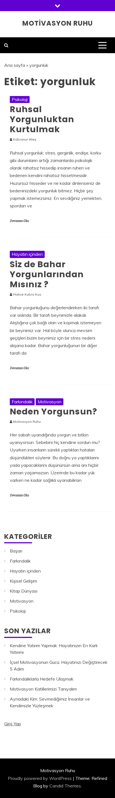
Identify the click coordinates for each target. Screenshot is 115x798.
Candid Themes (65, 786)
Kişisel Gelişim (23, 581)
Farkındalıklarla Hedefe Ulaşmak (41, 679)
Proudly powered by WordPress (40, 778)
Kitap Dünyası (23, 591)
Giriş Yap (12, 723)
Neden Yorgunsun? (53, 412)
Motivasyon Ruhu (57, 23)
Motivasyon (49, 401)
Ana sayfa (14, 65)
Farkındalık (22, 401)
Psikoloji (20, 99)
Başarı (16, 551)
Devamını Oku (19, 221)
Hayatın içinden (27, 254)
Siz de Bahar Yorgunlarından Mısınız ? (47, 274)
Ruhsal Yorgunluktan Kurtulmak (42, 119)
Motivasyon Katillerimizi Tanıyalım (43, 689)
